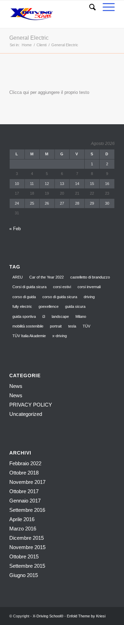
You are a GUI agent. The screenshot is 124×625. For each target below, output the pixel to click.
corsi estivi (62, 287)
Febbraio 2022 (25, 463)
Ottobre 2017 (24, 491)
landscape (60, 316)
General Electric (29, 38)
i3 (43, 316)
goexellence (49, 306)
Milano (80, 316)
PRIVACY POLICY (30, 405)
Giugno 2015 (23, 575)
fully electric (22, 306)
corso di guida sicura (59, 297)
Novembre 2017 (27, 482)
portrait (56, 326)
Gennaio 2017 (25, 501)
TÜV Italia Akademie (29, 336)
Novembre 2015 (27, 547)
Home (27, 45)
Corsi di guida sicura (29, 287)
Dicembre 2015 (26, 538)
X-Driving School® (48, 616)
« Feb (15, 228)
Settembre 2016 (27, 510)
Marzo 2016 (22, 528)
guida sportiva (24, 316)
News (15, 386)
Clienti (41, 45)
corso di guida (24, 297)
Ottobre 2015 (24, 556)
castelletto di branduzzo (90, 277)
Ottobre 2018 (24, 473)
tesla (72, 326)
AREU (17, 277)
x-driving (59, 336)
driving (89, 297)
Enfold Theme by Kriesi (86, 616)
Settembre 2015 (27, 566)
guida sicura (75, 306)
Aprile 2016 (21, 519)
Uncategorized (25, 414)
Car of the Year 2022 (46, 277)
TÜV (86, 326)
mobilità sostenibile (27, 326)
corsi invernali (89, 287)
